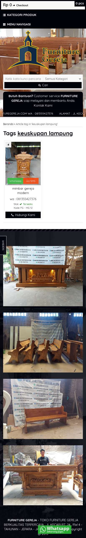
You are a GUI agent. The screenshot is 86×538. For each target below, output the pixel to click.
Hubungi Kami (24, 215)
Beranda (8, 124)
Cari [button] (44, 85)
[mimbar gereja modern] (23, 163)
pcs (80, 3)
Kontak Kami (43, 105)
